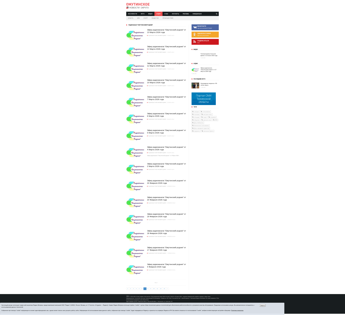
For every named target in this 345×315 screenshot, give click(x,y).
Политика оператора (237, 310)
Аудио (158, 14)
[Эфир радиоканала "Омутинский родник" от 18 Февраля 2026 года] (135, 236)
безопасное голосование (201, 125)
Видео (150, 14)
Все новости (132, 14)
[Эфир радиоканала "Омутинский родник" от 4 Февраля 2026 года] (135, 270)
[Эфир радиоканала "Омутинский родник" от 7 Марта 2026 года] (135, 102)
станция (196, 111)
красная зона (207, 120)
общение (196, 120)
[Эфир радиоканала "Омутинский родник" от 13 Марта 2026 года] (135, 35)
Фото (142, 14)
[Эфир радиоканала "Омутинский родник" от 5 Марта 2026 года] (135, 136)
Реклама (186, 14)
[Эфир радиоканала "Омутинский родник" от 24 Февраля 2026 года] (135, 186)
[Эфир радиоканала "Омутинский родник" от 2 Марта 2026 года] (135, 169)
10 (154, 288)
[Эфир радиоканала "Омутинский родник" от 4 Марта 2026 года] (135, 152)
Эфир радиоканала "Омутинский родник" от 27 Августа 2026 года (208, 69)
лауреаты (197, 131)
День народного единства (201, 128)
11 (157, 288)
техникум (196, 114)
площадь (196, 117)
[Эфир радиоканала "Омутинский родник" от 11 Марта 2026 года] (135, 69)
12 (160, 288)
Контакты (175, 14)
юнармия (213, 117)
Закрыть (262, 305)
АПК (138, 18)
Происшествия (168, 18)
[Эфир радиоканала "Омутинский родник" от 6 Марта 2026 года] (135, 119)
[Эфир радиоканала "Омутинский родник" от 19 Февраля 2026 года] (135, 219)
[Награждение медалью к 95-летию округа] (195, 85)
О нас (166, 14)
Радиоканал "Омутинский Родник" (157, 35)
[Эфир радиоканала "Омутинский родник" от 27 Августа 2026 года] (195, 70)
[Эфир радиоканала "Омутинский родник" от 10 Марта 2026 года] (135, 85)
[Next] (167, 288)
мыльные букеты (208, 131)
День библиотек (198, 122)
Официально (197, 14)
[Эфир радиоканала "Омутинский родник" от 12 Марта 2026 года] (135, 52)
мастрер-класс (207, 114)
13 (164, 288)
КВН (216, 120)
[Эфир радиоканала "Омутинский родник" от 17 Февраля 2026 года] (135, 253)
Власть (130, 18)
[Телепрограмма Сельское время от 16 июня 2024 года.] (195, 56)
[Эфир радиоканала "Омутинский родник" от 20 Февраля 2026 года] (135, 203)
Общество (155, 18)
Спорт (145, 18)
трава (205, 117)
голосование (206, 111)
